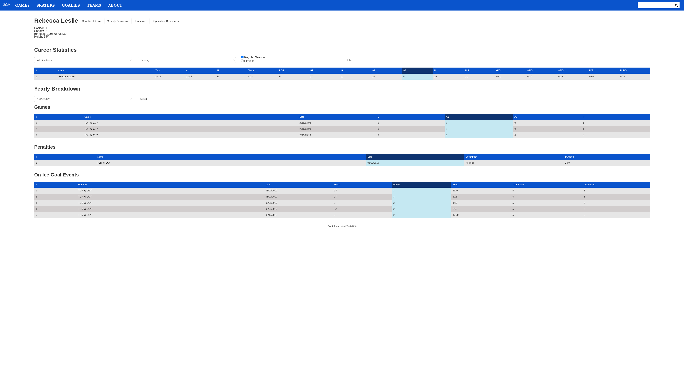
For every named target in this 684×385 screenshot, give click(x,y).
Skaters (46, 5)
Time (455, 184)
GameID (82, 184)
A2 (404, 70)
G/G (498, 70)
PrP (467, 70)
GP (312, 70)
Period (396, 184)
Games (22, 5)
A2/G (561, 70)
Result (337, 184)
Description (471, 156)
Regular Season (254, 57)
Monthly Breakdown (118, 21)
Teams (94, 5)
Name (61, 70)
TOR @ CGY (91, 123)
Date (301, 116)
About (115, 5)
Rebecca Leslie (66, 76)
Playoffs (249, 61)
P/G (591, 70)
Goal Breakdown (91, 21)
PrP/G (623, 70)
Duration (569, 156)
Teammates (518, 184)
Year (157, 70)
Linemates (141, 21)
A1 (373, 70)
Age (188, 70)
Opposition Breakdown (166, 21)
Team (251, 70)
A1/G (530, 70)
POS (281, 70)
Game (87, 116)
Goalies (71, 5)
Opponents (589, 184)
